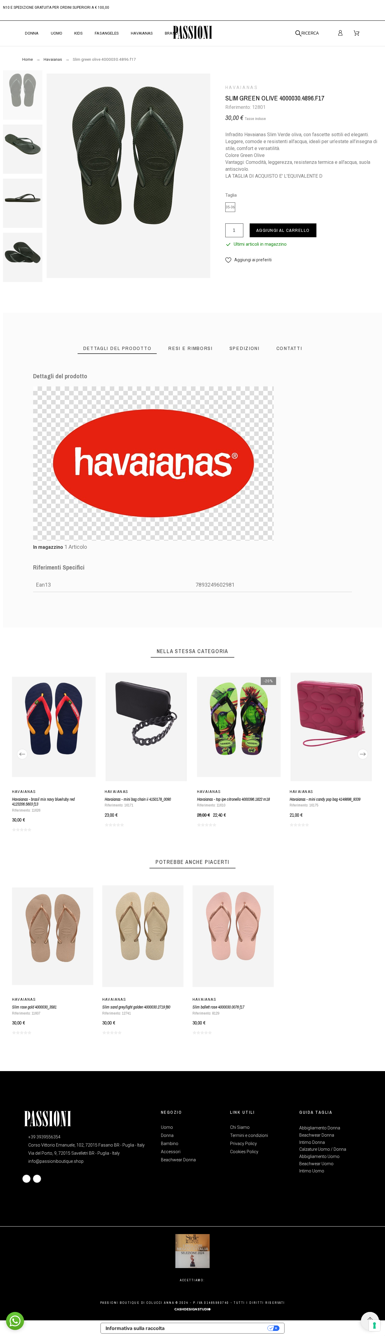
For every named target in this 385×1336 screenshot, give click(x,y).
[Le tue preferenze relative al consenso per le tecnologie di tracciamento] (374, 1325)
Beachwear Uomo (316, 1163)
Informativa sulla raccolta (135, 1328)
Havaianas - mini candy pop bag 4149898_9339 (325, 799)
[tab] (117, 348)
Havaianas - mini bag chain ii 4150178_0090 (138, 799)
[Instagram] (37, 1179)
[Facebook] (26, 1179)
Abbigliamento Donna (319, 1128)
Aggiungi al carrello (283, 230)
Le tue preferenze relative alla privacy (218, 1328)
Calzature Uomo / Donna (322, 1149)
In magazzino (48, 547)
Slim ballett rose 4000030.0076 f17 (218, 1007)
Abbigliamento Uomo (319, 1156)
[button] (248, 260)
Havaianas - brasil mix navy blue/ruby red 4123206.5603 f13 (43, 802)
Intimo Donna (312, 1142)
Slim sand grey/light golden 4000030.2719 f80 (136, 1007)
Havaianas (241, 87)
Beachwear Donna (316, 1135)
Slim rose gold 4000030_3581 (34, 1007)
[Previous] (22, 754)
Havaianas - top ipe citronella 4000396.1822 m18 (233, 799)
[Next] (362, 754)
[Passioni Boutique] (192, 33)
